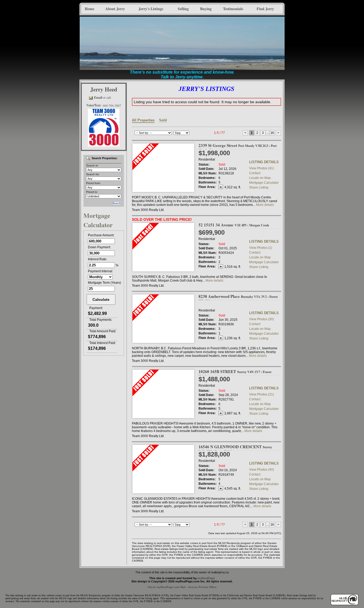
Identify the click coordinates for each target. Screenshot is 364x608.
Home (89, 8)
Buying (206, 8)
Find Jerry (265, 8)
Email (98, 97)
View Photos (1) (260, 248)
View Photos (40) (261, 469)
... (267, 133)
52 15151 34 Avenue (234, 225)
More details (265, 205)
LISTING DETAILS (264, 162)
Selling (183, 8)
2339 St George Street (238, 147)
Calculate (101, 299)
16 (272, 133)
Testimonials (233, 8)
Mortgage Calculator (264, 183)
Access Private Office (202, 587)
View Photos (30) (261, 319)
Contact (254, 173)
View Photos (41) (261, 168)
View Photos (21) (261, 394)
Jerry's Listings (151, 8)
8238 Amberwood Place (238, 298)
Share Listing (258, 187)
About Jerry (115, 8)
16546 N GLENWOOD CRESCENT (235, 449)
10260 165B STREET (235, 373)
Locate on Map (260, 178)
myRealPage (206, 578)
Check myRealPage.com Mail (167, 587)
